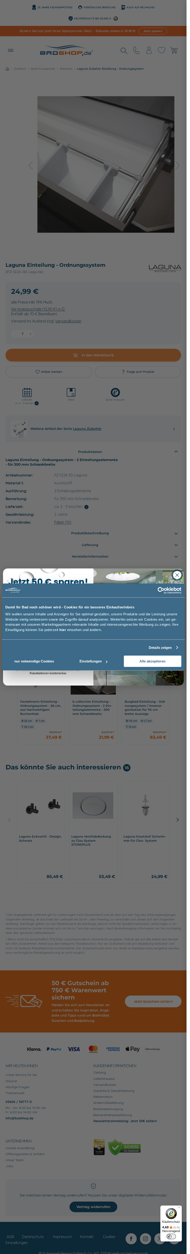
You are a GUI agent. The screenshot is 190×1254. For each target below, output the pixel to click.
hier (62, 630)
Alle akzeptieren (152, 661)
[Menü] (179, 1208)
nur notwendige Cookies (34, 661)
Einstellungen (90, 661)
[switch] (171, 1236)
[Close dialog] (177, 575)
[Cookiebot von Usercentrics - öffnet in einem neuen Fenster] (161, 590)
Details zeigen (160, 648)
